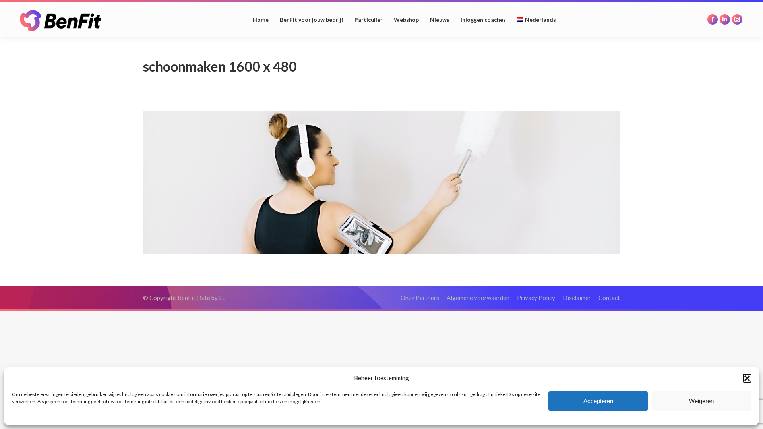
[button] (747, 378)
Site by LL (212, 297)
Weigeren (701, 401)
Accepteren (598, 401)
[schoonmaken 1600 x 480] (381, 182)
